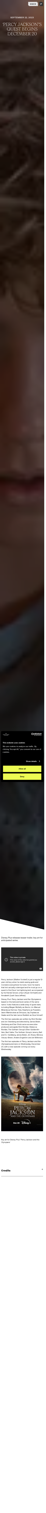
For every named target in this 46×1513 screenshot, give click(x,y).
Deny (22, 777)
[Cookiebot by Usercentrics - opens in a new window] (31, 734)
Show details (31, 761)
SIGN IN (33, 4)
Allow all (22, 769)
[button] (41, 4)
